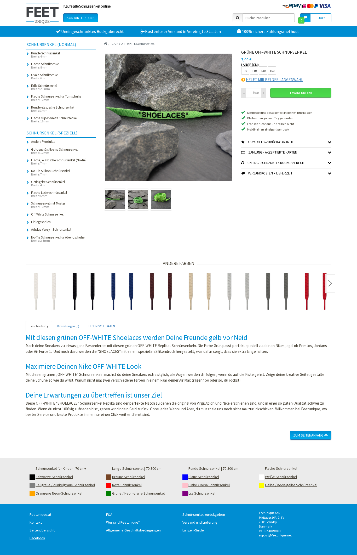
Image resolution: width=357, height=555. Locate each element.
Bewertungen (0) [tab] (68, 326)
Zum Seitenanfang (308, 435)
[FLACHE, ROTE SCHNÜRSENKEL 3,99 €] (315, 292)
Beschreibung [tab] (39, 326)
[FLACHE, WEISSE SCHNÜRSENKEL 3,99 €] (45, 292)
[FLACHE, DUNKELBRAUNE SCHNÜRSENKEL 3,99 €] (161, 292)
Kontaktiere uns (81, 17)
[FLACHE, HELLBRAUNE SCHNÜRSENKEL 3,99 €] (199, 292)
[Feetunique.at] (42, 13)
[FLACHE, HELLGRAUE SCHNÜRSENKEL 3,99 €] (238, 292)
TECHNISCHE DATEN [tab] (101, 326)
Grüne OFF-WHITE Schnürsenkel (133, 44)
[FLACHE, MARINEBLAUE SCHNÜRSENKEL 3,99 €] (122, 292)
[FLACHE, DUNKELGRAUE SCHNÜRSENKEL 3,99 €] (277, 292)
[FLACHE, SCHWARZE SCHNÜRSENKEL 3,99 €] (83, 292)
